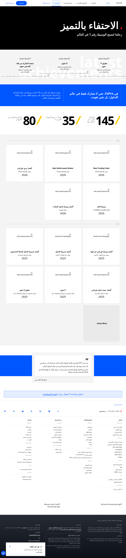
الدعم (24, 527)
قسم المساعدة (50, 394)
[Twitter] (31, 411)
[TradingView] (5, 411)
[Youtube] (23, 411)
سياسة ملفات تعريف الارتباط (68, 529)
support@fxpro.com (34, 535)
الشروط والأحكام (57, 527)
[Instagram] (49, 411)
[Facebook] (58, 411)
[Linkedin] (40, 411)
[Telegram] (14, 411)
